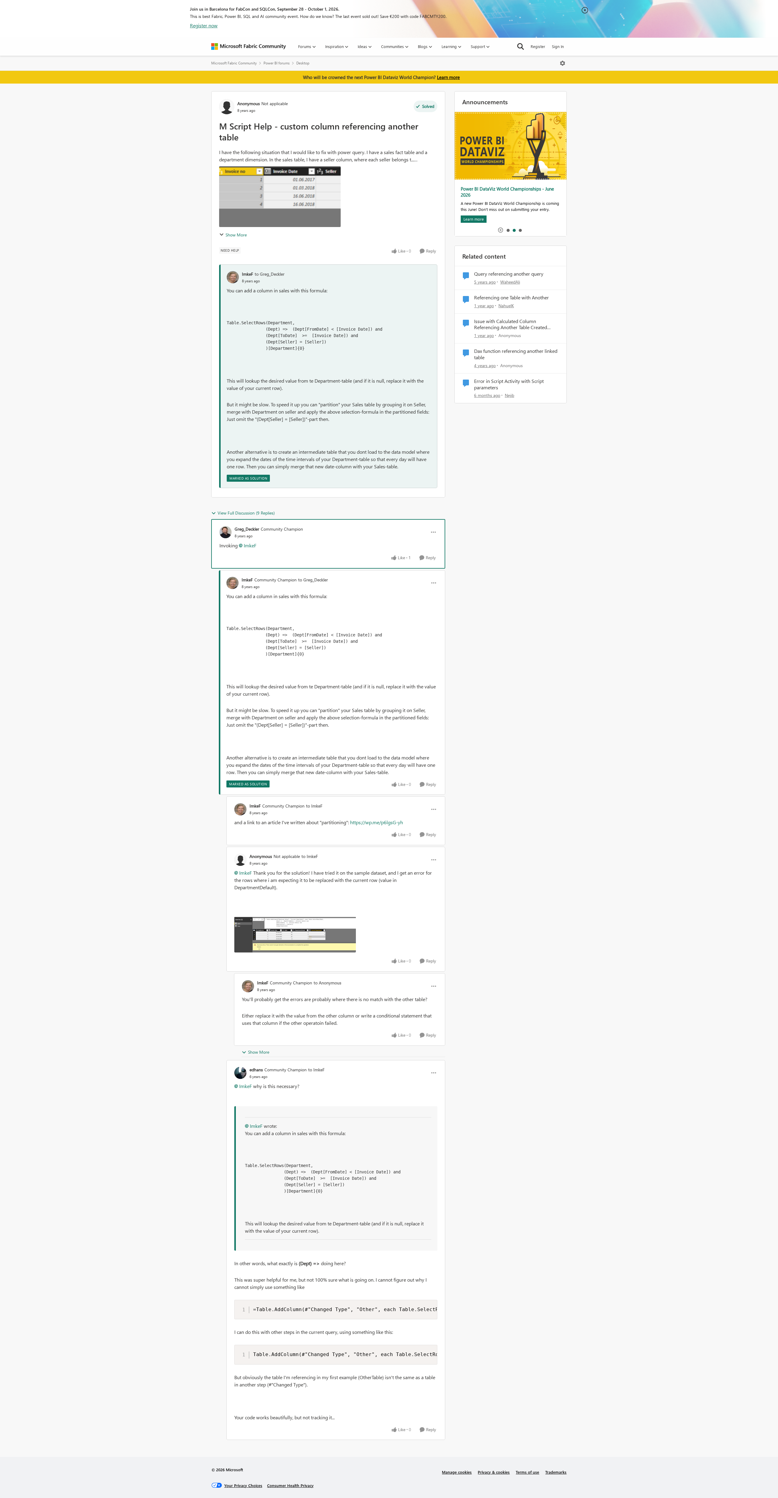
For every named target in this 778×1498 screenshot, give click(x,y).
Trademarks (555, 1472)
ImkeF (247, 274)
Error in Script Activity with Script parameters (509, 384)
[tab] (508, 230)
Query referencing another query (508, 274)
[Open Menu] (562, 63)
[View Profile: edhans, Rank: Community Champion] (240, 1073)
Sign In (558, 46)
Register (538, 46)
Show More (236, 235)
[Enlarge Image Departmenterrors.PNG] (295, 934)
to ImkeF (314, 806)
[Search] (520, 46)
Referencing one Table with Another (511, 297)
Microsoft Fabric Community (234, 63)
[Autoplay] (500, 230)
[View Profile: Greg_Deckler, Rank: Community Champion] (225, 532)
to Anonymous (327, 983)
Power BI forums (276, 63)
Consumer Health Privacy (290, 1485)
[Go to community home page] (248, 46)
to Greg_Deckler (269, 274)
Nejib (509, 395)
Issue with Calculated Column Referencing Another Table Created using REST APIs (510, 324)
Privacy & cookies (494, 1472)
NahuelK (506, 305)
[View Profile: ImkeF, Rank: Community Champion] (232, 583)
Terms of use (527, 1472)
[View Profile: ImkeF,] (233, 277)
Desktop (302, 63)
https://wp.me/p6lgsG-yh (377, 822)
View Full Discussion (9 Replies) (246, 513)
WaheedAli (510, 282)
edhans (256, 1070)
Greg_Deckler (247, 529)
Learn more (448, 77)
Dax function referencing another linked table (515, 354)
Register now (204, 25)
